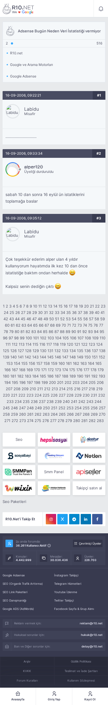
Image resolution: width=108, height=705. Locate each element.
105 (65, 338)
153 (9, 363)
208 (17, 388)
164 (91, 363)
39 (91, 312)
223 (29, 395)
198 (37, 382)
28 (28, 312)
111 (8, 344)
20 (86, 306)
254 (78, 408)
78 (6, 331)
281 (84, 420)
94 (96, 331)
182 (20, 376)
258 (6, 414)
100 (29, 338)
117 (49, 344)
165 (98, 363)
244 (97, 401)
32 (51, 312)
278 (61, 420)
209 (25, 388)
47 (34, 319)
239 (58, 401)
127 (21, 350)
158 (46, 363)
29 (34, 312)
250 (46, 408)
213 (55, 388)
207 (9, 388)
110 (102, 338)
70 (64, 325)
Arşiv (27, 661)
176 (79, 369)
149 (80, 357)
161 (69, 363)
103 (51, 338)
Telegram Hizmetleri (67, 583)
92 (84, 331)
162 (76, 363)
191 (87, 376)
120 (70, 344)
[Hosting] (89, 440)
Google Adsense (14, 575)
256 (94, 408)
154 (17, 363)
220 (6, 395)
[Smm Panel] (54, 440)
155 (24, 363)
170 (37, 369)
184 (35, 376)
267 (78, 414)
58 (96, 319)
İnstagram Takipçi (66, 575)
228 (70, 395)
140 (13, 357)
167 (15, 369)
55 (79, 319)
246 (14, 408)
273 (22, 420)
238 (50, 401)
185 (43, 376)
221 (14, 395)
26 (17, 312)
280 (76, 420)
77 (101, 325)
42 (5, 319)
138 (102, 350)
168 (22, 369)
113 (21, 344)
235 (26, 401)
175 (72, 369)
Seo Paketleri (14, 501)
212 (47, 388)
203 (76, 382)
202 (68, 382)
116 (42, 344)
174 (65, 369)
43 (11, 319)
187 (58, 376)
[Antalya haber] (54, 488)
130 (43, 350)
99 (22, 338)
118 (56, 344)
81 (22, 331)
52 (62, 319)
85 (45, 331)
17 (71, 306)
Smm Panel (54, 471)
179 (101, 369)
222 (21, 395)
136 (87, 350)
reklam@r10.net (91, 623)
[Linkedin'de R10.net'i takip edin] (86, 519)
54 (74, 319)
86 (51, 331)
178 (93, 369)
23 (103, 306)
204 (84, 382)
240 (66, 401)
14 (55, 306)
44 (17, 319)
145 (50, 357)
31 (46, 312)
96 (5, 338)
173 (58, 369)
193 (102, 376)
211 (40, 388)
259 (14, 414)
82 (28, 331)
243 (89, 401)
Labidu (31, 109)
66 (41, 325)
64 (29, 325)
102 (43, 338)
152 (102, 357)
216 (77, 388)
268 (86, 414)
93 (90, 331)
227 (62, 395)
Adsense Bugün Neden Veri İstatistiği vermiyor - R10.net (18, 8)
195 (15, 382)
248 (30, 408)
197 (30, 382)
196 (22, 382)
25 (12, 312)
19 (81, 306)
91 (79, 331)
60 (7, 325)
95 (102, 331)
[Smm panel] (19, 472)
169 (29, 369)
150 (87, 357)
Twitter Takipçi (64, 600)
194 (7, 382)
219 (99, 388)
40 (97, 312)
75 (90, 325)
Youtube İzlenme (65, 592)
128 (28, 350)
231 (94, 395)
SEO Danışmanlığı (14, 600)
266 (70, 414)
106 (73, 338)
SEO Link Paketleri (15, 592)
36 (74, 312)
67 (47, 325)
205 (92, 382)
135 (80, 350)
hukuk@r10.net (92, 634)
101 (36, 338)
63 (24, 325)
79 (11, 331)
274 (30, 420)
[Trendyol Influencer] (19, 488)
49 (45, 319)
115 (35, 344)
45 (23, 319)
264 (54, 414)
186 (50, 376)
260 (22, 414)
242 (81, 401)
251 (54, 408)
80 (17, 331)
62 (18, 325)
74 (85, 325)
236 (34, 401)
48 (40, 319)
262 (38, 414)
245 (6, 408)
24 (6, 312)
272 (15, 420)
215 (70, 388)
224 (38, 395)
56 (85, 319)
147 (65, 357)
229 (78, 395)
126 (13, 350)
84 (39, 331)
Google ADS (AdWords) (18, 608)
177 (86, 369)
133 (65, 350)
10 (35, 306)
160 (61, 363)
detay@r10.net (92, 646)
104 (58, 338)
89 (68, 331)
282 (92, 420)
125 (6, 350)
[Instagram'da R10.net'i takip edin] (51, 519)
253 (70, 408)
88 (62, 331)
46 (28, 319)
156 (32, 363)
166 (7, 369)
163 (83, 363)
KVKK (27, 671)
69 (58, 325)
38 (85, 312)
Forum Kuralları (27, 680)
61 (13, 325)
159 (54, 363)
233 (10, 401)
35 (68, 312)
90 (73, 331)
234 (18, 401)
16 (66, 306)
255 (86, 408)
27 (23, 312)
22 (97, 306)
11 (40, 306)
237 (42, 401)
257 (102, 408)
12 (45, 306)
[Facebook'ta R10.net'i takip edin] (97, 519)
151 (95, 357)
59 (102, 319)
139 (6, 357)
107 (80, 338)
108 (88, 338)
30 (40, 312)
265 (62, 414)
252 (61, 408)
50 (51, 319)
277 (53, 420)
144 (43, 357)
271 (7, 420)
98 (16, 338)
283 (100, 420)
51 (57, 319)
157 (39, 363)
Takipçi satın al (89, 488)
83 (33, 331)
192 (94, 376)
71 (69, 325)
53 (68, 319)
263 (46, 414)
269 (94, 414)
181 (13, 376)
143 (35, 357)
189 (72, 376)
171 (44, 369)
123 (92, 344)
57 (91, 319)
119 (63, 344)
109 (95, 338)
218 (92, 388)
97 (11, 338)
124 (99, 344)
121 (77, 344)
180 (6, 376)
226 (54, 395)
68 (52, 325)
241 (74, 401)
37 (80, 312)
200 (52, 382)
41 (103, 312)
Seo (19, 439)
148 (72, 357)
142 (28, 357)
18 (76, 306)
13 (50, 306)
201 (60, 382)
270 (102, 414)
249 (38, 408)
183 (28, 376)
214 (62, 388)
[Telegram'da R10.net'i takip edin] (74, 519)
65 (35, 325)
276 (45, 420)
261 (30, 414)
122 (84, 344)
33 (57, 312)
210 (33, 388)
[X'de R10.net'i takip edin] (62, 519)
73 (79, 325)
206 (100, 382)
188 (65, 376)
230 (86, 395)
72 (74, 325)
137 (95, 350)
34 (62, 312)
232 (101, 395)
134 (72, 350)
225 (46, 395)
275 (38, 420)
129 (36, 350)
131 (50, 350)
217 (85, 388)
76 (96, 325)
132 (57, 350)
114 (28, 344)
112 (15, 344)
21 (92, 306)
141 (21, 357)
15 (60, 306)
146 (58, 357)
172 (51, 369)
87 (56, 331)
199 (44, 382)
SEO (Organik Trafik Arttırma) (23, 583)
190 (80, 376)
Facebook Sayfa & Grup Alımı (74, 608)
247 (22, 408)
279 (68, 420)
